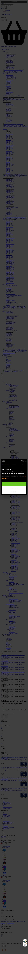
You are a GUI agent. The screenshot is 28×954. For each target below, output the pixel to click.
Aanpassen (13, 488)
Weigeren (14, 492)
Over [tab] (23, 464)
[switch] (25, 945)
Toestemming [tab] (5, 464)
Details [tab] (14, 464)
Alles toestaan (14, 484)
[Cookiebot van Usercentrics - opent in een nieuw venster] (20, 461)
